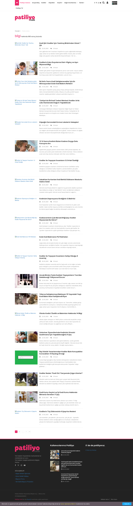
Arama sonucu (25, 31)
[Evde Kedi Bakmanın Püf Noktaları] (26, 237)
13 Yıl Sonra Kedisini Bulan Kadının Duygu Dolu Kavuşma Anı (58, 142)
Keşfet (59, 3)
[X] (96, 3)
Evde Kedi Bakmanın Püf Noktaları (53, 237)
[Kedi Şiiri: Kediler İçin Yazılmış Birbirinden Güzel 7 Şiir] (26, 44)
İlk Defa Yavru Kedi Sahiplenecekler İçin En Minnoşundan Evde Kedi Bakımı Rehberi (57, 82)
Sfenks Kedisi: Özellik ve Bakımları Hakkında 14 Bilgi (60, 313)
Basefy (29, 499)
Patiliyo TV (19, 8)
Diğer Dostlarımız (70, 3)
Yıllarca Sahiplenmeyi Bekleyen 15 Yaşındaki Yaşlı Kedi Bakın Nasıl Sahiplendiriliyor (60, 295)
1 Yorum (55, 316)
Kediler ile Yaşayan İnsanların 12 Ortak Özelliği (58, 160)
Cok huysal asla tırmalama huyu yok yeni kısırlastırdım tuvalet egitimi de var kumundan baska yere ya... (71, 464)
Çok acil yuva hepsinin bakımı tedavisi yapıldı (70, 451)
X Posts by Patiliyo (91, 450)
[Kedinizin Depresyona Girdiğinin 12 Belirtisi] (26, 199)
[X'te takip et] (18, 465)
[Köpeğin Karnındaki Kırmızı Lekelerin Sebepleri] (26, 123)
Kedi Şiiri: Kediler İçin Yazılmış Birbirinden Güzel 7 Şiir (59, 44)
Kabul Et (126, 504)
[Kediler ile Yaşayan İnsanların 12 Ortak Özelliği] (26, 161)
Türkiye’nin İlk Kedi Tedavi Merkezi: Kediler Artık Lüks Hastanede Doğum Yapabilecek (59, 101)
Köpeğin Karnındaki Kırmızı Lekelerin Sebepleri (59, 122)
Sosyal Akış (36, 3)
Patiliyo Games (25, 3)
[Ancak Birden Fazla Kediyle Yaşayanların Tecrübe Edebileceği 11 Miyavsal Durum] (26, 281)
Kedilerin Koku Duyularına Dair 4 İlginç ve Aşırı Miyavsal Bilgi (58, 63)
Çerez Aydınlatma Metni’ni (68, 504)
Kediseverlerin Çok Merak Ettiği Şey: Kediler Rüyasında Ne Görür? (57, 219)
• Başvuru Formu (20, 479)
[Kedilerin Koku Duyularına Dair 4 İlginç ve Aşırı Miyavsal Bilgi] (26, 68)
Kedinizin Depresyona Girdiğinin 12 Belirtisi (57, 199)
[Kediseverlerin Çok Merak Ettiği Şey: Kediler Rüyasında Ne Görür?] (26, 218)
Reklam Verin (105, 499)
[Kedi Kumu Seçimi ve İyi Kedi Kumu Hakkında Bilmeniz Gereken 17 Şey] (26, 397)
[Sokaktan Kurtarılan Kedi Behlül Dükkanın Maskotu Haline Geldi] (26, 180)
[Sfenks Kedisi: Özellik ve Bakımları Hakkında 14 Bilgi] (26, 314)
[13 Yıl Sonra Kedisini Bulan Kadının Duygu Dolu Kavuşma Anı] (26, 146)
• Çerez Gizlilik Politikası (21, 476)
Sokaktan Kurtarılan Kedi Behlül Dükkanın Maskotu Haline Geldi (60, 180)
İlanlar (81, 3)
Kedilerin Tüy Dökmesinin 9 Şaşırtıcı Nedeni (57, 411)
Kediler (43, 3)
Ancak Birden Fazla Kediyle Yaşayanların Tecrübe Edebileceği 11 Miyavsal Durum (60, 276)
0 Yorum (55, 48)
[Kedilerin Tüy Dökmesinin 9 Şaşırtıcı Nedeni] (26, 412)
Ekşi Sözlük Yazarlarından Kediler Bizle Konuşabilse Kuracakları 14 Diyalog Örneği (60, 353)
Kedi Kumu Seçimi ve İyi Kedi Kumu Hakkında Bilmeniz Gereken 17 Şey (58, 393)
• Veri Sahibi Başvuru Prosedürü (24, 482)
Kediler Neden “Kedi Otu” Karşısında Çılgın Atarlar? (60, 373)
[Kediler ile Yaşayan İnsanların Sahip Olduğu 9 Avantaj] (26, 257)
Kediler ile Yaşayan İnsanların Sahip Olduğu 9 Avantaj (58, 257)
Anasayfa (17, 31)
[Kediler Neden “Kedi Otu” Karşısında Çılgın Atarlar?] (26, 379)
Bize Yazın (114, 499)
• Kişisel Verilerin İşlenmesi (22, 473)
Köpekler (52, 3)
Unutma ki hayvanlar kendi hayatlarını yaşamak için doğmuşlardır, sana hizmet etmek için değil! (70, 476)
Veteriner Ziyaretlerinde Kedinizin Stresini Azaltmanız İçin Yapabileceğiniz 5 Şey (57, 333)
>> (29, 431)
